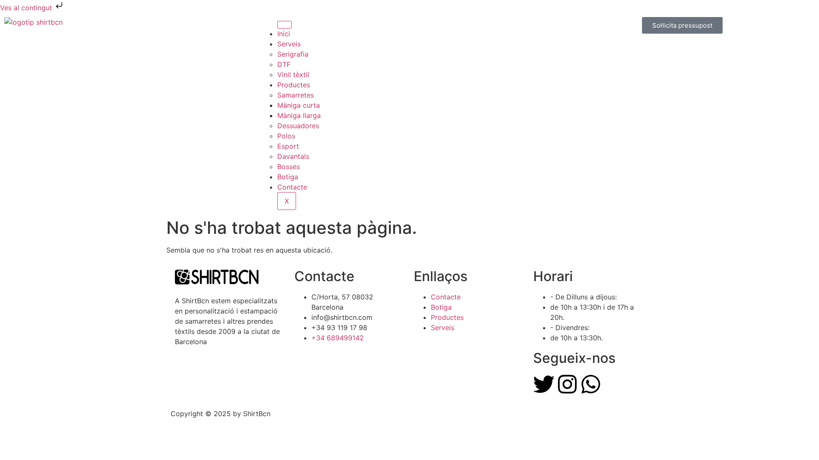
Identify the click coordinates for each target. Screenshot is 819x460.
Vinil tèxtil (293, 74)
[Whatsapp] (590, 384)
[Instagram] (567, 384)
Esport (288, 146)
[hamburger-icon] (284, 25)
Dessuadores (298, 125)
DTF (283, 64)
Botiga (287, 176)
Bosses (288, 166)
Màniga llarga (299, 115)
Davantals (293, 156)
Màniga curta (298, 105)
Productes (293, 84)
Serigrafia (292, 54)
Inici (283, 33)
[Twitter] (544, 384)
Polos (286, 136)
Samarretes (295, 95)
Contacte (292, 187)
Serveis (289, 44)
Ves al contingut (27, 7)
